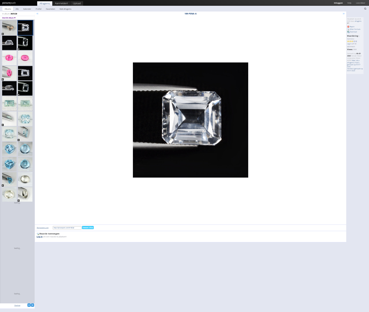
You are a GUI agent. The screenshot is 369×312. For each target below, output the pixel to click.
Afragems (45, 3)
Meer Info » (356, 60)
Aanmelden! (61, 3)
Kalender (27, 9)
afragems (358, 21)
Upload (77, 3)
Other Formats (354, 29)
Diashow (17, 305)
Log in (349, 44)
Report (351, 26)
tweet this (88, 227)
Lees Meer (360, 3)
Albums (8, 9)
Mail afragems (65, 9)
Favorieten (50, 9)
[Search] (365, 8)
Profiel (38, 9)
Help (349, 3)
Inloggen (338, 3)
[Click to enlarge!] (190, 120)
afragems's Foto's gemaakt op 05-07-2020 (354, 64)
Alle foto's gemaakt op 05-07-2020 (355, 69)
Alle (17, 9)
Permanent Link (42, 228)
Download (353, 32)
